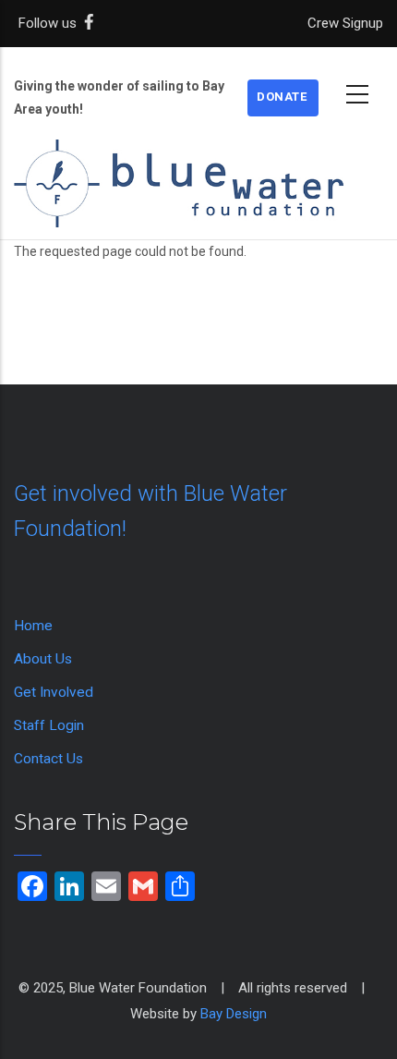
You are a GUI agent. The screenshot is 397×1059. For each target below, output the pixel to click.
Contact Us (48, 758)
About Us (43, 659)
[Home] (198, 165)
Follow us (51, 23)
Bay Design (233, 1013)
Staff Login (49, 725)
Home (33, 625)
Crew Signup (345, 23)
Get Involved (53, 692)
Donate (282, 96)
